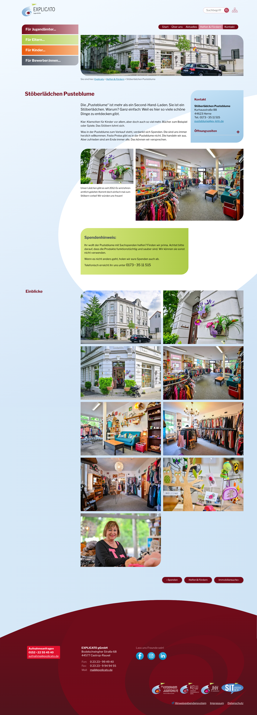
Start (165, 26)
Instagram (151, 656)
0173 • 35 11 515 (210, 117)
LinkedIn (163, 656)
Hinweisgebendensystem (190, 703)
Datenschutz (235, 703)
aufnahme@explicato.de (44, 656)
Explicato (99, 79)
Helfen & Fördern (115, 79)
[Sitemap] (235, 10)
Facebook (140, 656)
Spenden (173, 579)
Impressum (217, 703)
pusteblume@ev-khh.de (209, 121)
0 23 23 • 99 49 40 (102, 661)
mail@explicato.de (101, 669)
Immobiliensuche (228, 579)
